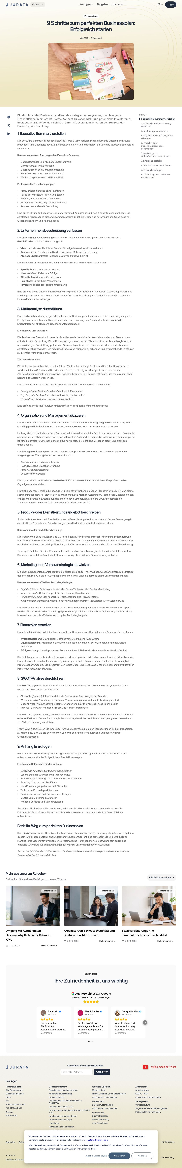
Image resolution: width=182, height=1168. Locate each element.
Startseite (10, 1142)
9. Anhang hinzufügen (151, 170)
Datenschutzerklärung (98, 1140)
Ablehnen (142, 1155)
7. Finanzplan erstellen (152, 160)
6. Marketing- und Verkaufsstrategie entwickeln (155, 154)
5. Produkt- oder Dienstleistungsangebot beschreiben (153, 146)
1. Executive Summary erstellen (158, 118)
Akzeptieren (119, 1155)
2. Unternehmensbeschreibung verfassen (156, 125)
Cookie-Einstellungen (96, 1155)
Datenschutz (11, 1159)
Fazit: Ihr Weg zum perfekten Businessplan (155, 176)
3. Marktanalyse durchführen (155, 131)
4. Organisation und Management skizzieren (157, 137)
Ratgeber (23, 1142)
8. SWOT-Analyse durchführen (156, 165)
